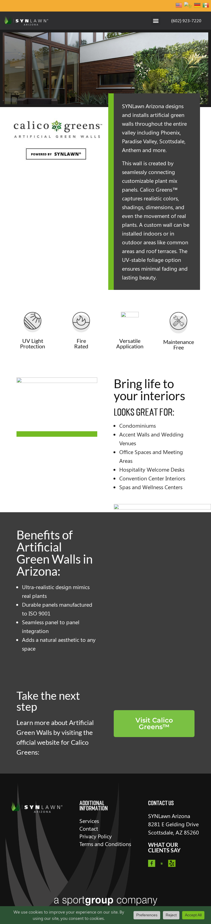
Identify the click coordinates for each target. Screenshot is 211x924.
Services (89, 820)
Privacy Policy (95, 836)
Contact (88, 828)
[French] (188, 5)
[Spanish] (206, 5)
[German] (197, 5)
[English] (179, 5)
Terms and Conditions (105, 843)
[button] (155, 20)
